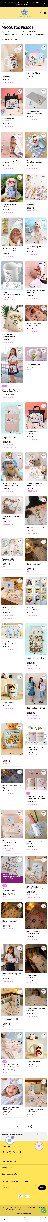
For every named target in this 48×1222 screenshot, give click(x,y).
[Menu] (3, 12)
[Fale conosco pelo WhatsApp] (43, 1210)
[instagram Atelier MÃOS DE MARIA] (3, 1151)
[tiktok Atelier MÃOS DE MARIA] (15, 1151)
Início (3, 20)
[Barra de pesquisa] (40, 12)
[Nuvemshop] (24, 1212)
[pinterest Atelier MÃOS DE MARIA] (20, 1151)
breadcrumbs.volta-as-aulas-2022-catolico (31, 20)
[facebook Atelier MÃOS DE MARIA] (9, 1151)
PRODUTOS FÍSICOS (12, 20)
